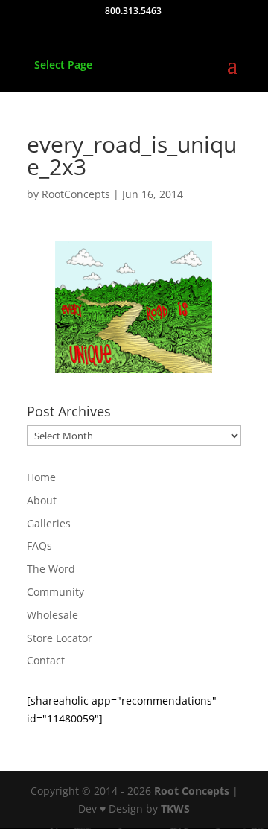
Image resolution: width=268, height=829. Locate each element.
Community (55, 592)
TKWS (175, 808)
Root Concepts (191, 791)
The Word (51, 569)
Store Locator (59, 638)
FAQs (39, 546)
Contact (46, 660)
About (42, 500)
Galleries (49, 523)
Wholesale (52, 615)
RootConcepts (76, 194)
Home (41, 477)
